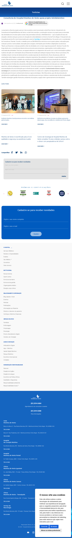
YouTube (37, 39)
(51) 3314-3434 (36, 403)
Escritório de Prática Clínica (11, 377)
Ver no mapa (7, 429)
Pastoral (6, 368)
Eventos (6, 299)
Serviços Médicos (9, 251)
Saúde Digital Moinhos (10, 351)
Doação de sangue (9, 374)
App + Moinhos (8, 348)
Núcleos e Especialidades (11, 254)
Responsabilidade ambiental (12, 383)
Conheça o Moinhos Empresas (12, 314)
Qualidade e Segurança (10, 380)
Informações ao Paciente (11, 308)
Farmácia (6, 322)
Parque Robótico (8, 354)
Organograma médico (10, 285)
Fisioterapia (7, 328)
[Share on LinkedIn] (21, 152)
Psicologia (6, 331)
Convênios (7, 262)
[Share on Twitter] (16, 152)
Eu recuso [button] (54, 526)
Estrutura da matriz (9, 279)
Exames (6, 256)
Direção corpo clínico (10, 288)
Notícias (6, 302)
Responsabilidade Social (11, 385)
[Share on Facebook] (12, 152)
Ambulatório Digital (9, 345)
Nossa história (8, 274)
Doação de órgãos (9, 371)
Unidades (6, 360)
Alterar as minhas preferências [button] (50, 530)
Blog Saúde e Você (9, 296)
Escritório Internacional (10, 357)
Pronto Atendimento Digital (11, 334)
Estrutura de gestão (9, 282)
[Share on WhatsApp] (26, 152)
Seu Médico (7, 259)
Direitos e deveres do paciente (13, 311)
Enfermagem (7, 325)
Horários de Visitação (10, 337)
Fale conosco (7, 265)
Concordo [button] (44, 526)
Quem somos (7, 276)
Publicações (7, 305)
